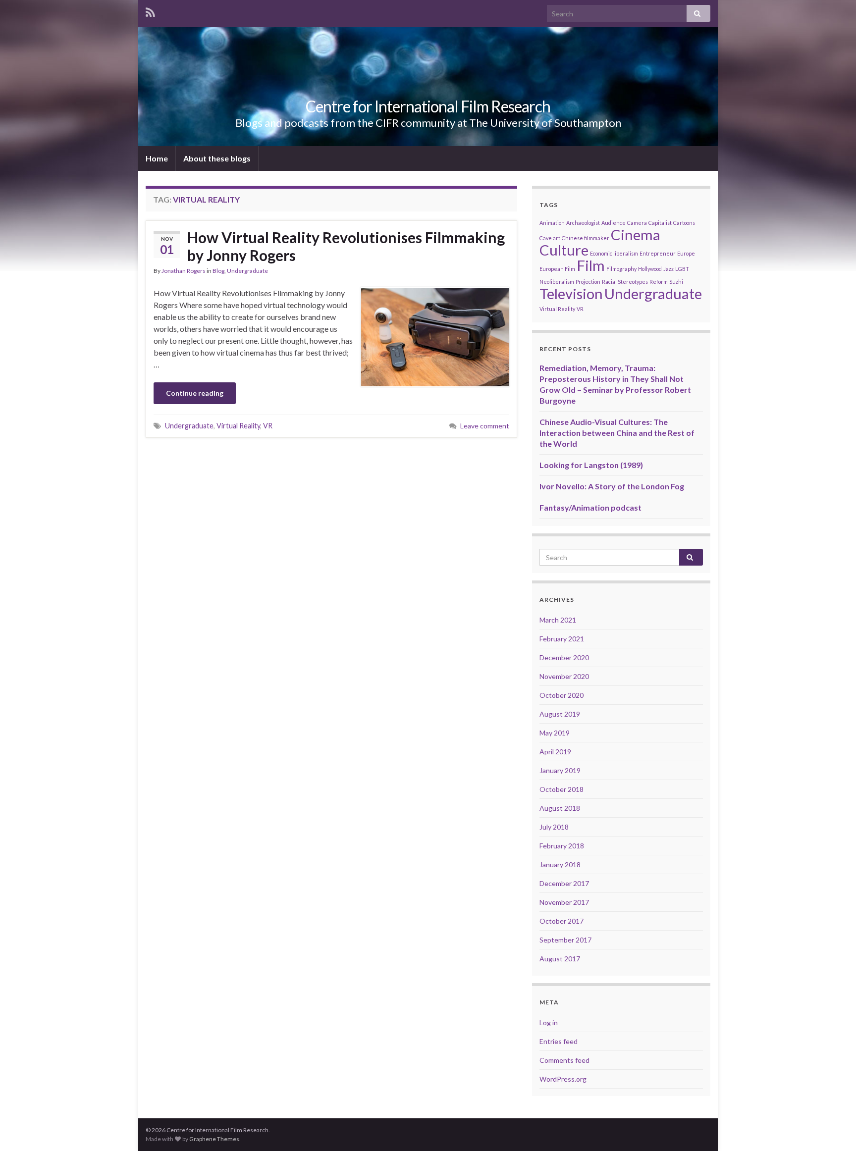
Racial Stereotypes (625, 281)
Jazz (668, 268)
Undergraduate (247, 270)
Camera (637, 222)
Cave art (549, 238)
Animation (552, 222)
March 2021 (557, 620)
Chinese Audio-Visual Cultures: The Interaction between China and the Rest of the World (617, 432)
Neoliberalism (556, 281)
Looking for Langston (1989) (591, 465)
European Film (557, 268)
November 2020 (564, 676)
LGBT (682, 268)
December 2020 (564, 657)
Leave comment (484, 425)
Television (571, 293)
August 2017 (559, 958)
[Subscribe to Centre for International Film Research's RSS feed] (150, 10)
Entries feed (558, 1041)
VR (267, 425)
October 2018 (561, 789)
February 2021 (561, 638)
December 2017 (564, 883)
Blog (218, 270)
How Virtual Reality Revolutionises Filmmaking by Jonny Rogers (346, 246)
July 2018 (554, 827)
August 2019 (559, 714)
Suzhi (676, 281)
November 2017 (564, 902)
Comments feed (564, 1060)
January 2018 (560, 864)
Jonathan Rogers (183, 270)
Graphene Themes (214, 1139)
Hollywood (650, 268)
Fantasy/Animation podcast (590, 507)
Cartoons (684, 222)
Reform (658, 281)
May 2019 (554, 733)
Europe (686, 253)
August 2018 (559, 808)
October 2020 (561, 695)
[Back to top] (833, 1128)
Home (157, 158)
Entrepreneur (658, 253)
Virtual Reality (238, 425)
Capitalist (660, 222)
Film (591, 265)
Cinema (635, 234)
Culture (563, 250)
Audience (613, 222)
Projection (588, 281)
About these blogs (217, 158)
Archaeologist (583, 222)
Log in (548, 1022)
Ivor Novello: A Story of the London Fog (611, 486)
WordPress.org (563, 1079)
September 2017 (565, 940)
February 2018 (561, 845)
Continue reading (194, 393)
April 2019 (555, 751)
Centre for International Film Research (428, 106)
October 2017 (561, 921)
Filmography (621, 268)
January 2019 (560, 770)
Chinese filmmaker (585, 238)
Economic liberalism (614, 253)
